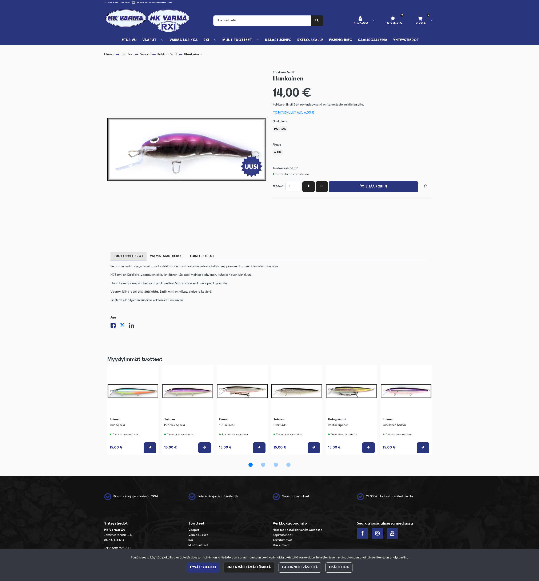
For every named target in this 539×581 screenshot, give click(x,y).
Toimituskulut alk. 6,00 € (293, 112)
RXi (190, 540)
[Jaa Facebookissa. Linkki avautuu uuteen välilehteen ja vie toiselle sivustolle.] (115, 326)
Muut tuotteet (198, 545)
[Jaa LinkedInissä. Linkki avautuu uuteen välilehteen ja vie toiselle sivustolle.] (133, 326)
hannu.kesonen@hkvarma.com (154, 3)
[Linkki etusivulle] (147, 20)
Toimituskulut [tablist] (201, 256)
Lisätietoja (339, 567)
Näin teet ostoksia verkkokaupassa (297, 530)
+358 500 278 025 (119, 3)
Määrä (278, 186)
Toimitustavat (282, 540)
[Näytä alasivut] (162, 40)
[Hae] (317, 20)
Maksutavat (281, 545)
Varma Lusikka (198, 535)
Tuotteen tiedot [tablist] (128, 256)
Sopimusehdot (283, 535)
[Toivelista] (425, 186)
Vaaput (193, 530)
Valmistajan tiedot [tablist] (166, 256)
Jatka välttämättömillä (249, 567)
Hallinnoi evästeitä (300, 567)
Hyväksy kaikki (203, 567)
